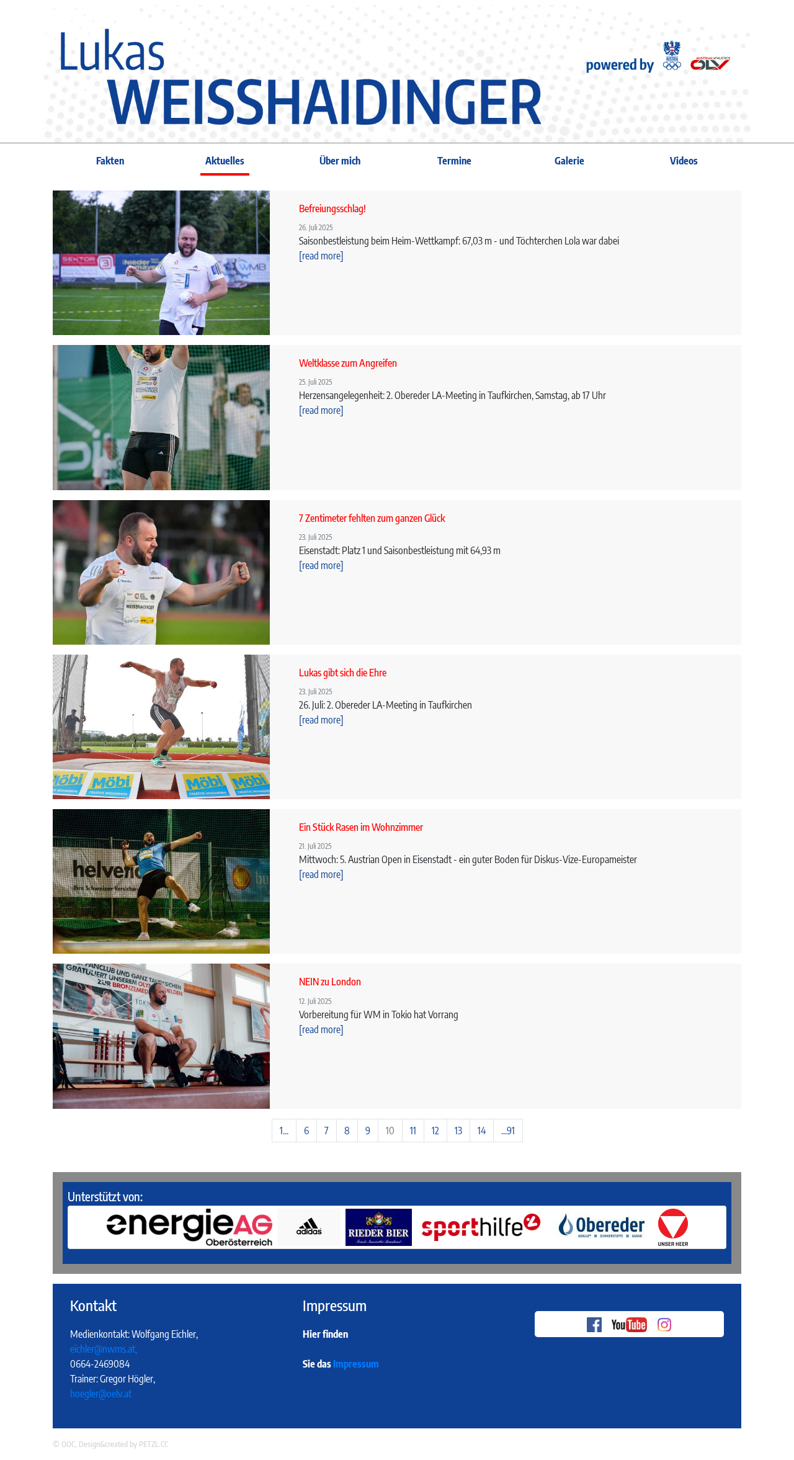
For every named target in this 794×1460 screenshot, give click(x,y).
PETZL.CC (153, 1444)
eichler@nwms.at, (103, 1349)
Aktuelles (224, 161)
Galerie (569, 161)
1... (284, 1130)
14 (482, 1130)
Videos (684, 161)
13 (458, 1130)
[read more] (321, 255)
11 (413, 1130)
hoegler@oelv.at (101, 1393)
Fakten (110, 161)
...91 (508, 1130)
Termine (454, 161)
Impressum (356, 1364)
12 (435, 1130)
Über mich (339, 161)
